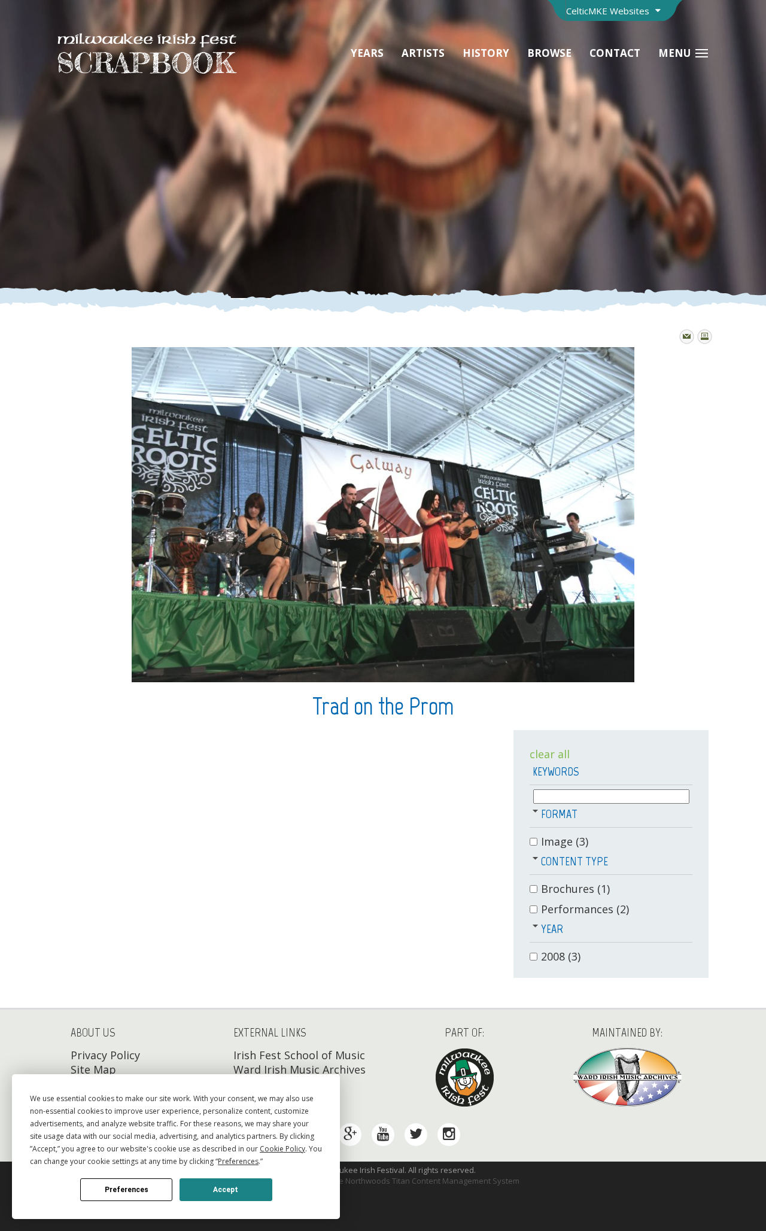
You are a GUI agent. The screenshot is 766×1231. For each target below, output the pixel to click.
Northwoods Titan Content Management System (432, 1180)
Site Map (93, 1069)
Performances (585, 909)
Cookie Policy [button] (282, 1149)
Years (367, 53)
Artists (423, 53)
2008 (560, 956)
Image (564, 841)
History (486, 53)
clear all (550, 754)
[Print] (704, 336)
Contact (614, 53)
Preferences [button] (238, 1161)
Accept (225, 1190)
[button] (535, 810)
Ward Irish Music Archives (299, 1069)
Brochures (575, 889)
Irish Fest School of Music (299, 1055)
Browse (549, 53)
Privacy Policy (105, 1055)
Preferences (126, 1190)
